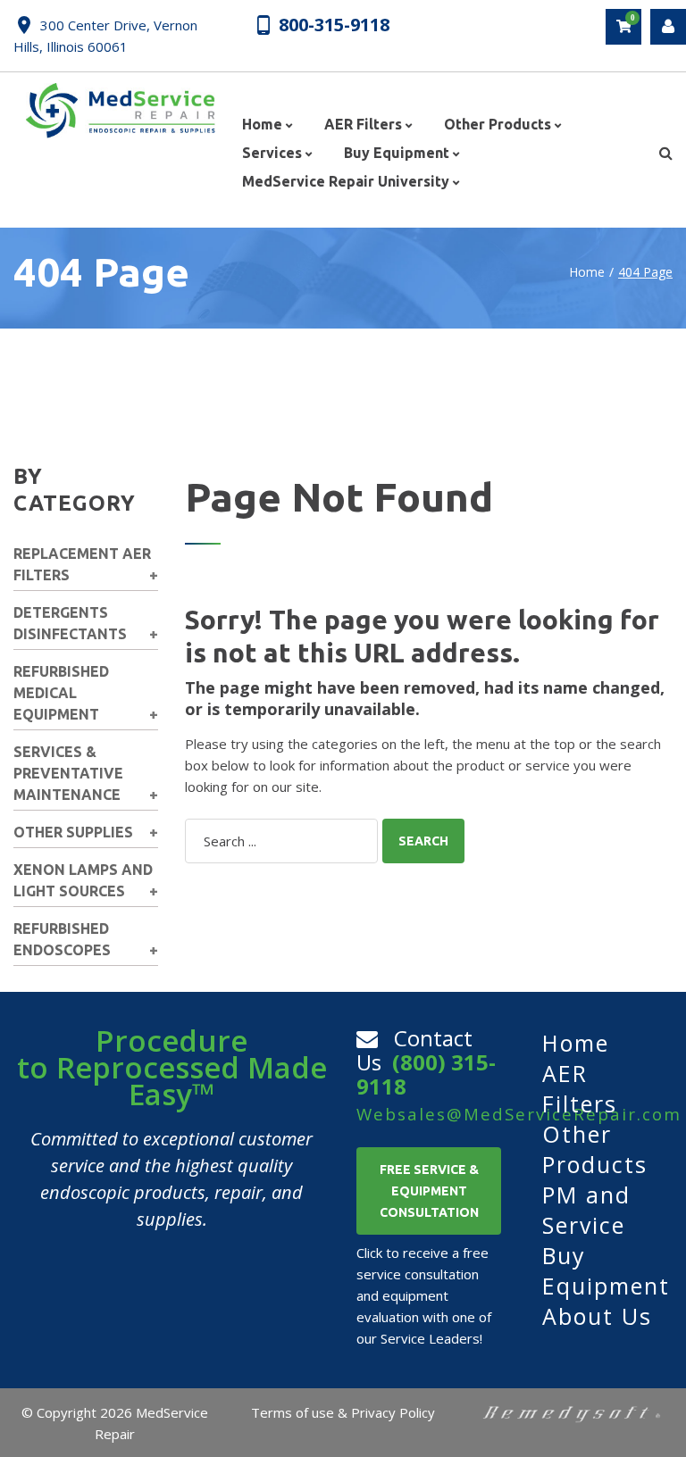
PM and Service (586, 1209)
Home (587, 271)
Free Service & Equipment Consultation (429, 1191)
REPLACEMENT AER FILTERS (82, 564)
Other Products (595, 1149)
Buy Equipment (606, 1270)
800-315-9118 (334, 24)
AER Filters (579, 1088)
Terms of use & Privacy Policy (343, 1412)
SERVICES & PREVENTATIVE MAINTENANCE (68, 773)
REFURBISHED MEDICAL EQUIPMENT (61, 692)
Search (423, 841)
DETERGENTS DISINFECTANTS (70, 623)
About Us (597, 1316)
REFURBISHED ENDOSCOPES (62, 939)
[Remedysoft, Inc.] (571, 1412)
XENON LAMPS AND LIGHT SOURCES (83, 880)
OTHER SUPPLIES (73, 832)
